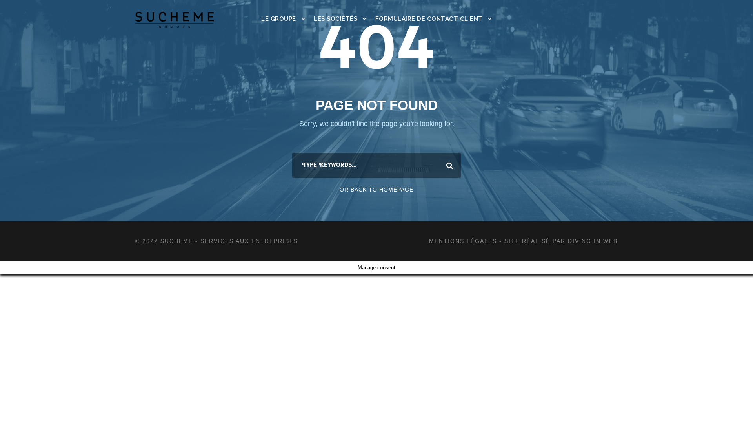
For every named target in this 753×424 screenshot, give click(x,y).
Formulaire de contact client (429, 18)
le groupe (278, 18)
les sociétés (335, 18)
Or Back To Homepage (376, 189)
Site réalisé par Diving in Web (561, 241)
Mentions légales (464, 241)
